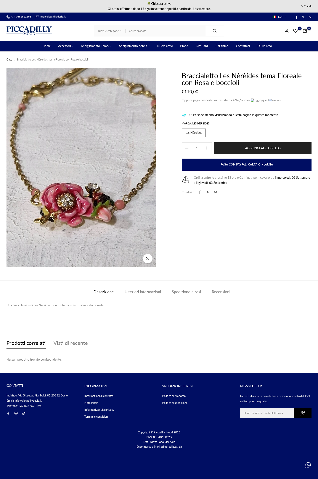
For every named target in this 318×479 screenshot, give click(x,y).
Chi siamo (221, 46)
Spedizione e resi (186, 291)
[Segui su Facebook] (8, 413)
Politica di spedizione (175, 402)
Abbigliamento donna (133, 46)
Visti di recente (70, 343)
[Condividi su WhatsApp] (310, 17)
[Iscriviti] (303, 413)
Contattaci (243, 46)
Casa (9, 59)
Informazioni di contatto (98, 396)
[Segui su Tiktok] (24, 413)
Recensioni (221, 291)
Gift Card (202, 46)
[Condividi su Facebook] (296, 17)
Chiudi (12, 6)
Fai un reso (264, 46)
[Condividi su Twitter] (303, 17)
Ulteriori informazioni (143, 291)
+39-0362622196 (20, 16)
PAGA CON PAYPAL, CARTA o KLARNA (246, 164)
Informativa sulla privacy (99, 409)
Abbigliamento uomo (95, 46)
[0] (295, 31)
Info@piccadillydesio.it (53, 16)
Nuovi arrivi (165, 46)
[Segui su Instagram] (16, 413)
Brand (184, 46)
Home (46, 46)
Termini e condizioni (96, 416)
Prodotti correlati (26, 343)
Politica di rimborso (174, 396)
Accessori (64, 46)
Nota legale (91, 402)
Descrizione (103, 291)
